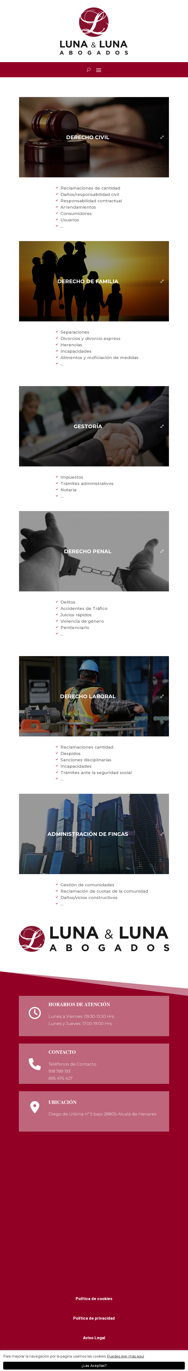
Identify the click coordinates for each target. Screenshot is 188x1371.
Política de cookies (94, 1298)
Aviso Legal (94, 1337)
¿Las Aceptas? (94, 1365)
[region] (94, 1360)
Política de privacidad (94, 1318)
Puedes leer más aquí (125, 1356)
